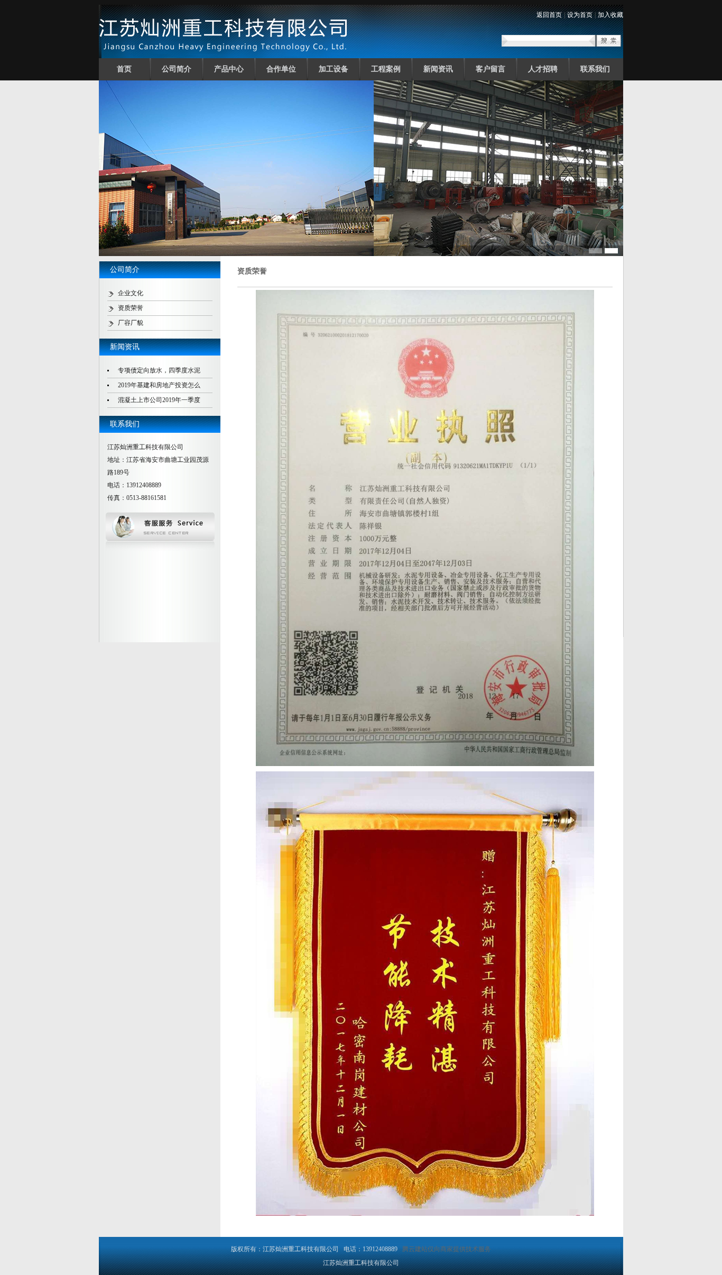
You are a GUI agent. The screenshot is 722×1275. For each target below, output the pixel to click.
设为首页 (580, 15)
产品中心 (229, 69)
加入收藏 (610, 15)
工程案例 (386, 69)
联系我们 (595, 69)
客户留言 (490, 69)
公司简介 (176, 69)
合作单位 (281, 69)
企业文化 (130, 293)
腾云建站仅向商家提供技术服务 (446, 1249)
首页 (124, 69)
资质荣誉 (130, 308)
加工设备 (333, 69)
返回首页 (549, 15)
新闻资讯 (438, 69)
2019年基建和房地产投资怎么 (159, 385)
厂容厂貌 (130, 322)
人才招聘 (543, 69)
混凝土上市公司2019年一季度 (159, 400)
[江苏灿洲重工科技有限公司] (224, 54)
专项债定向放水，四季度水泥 (159, 370)
